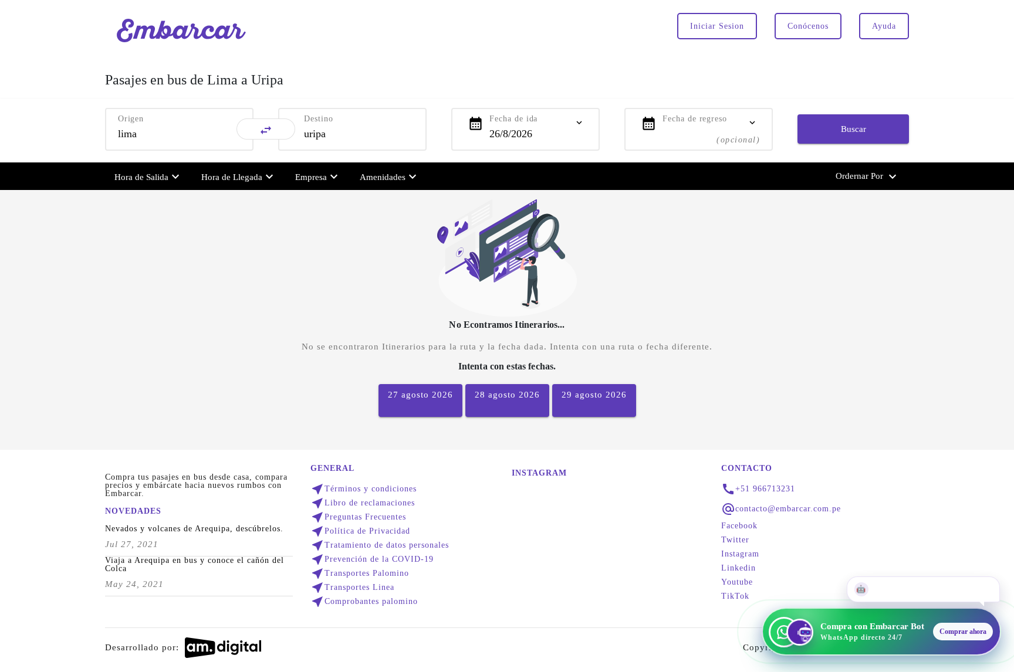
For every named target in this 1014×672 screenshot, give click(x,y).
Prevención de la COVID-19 (372, 559)
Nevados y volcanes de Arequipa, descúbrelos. (194, 529)
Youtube (737, 582)
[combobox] (179, 134)
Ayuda (884, 26)
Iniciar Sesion (717, 26)
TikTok (735, 596)
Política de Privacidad (360, 531)
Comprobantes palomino (364, 602)
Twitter (735, 540)
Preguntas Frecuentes (358, 517)
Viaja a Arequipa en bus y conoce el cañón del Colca (194, 564)
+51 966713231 (765, 489)
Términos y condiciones (363, 489)
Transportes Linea (352, 588)
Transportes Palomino (359, 573)
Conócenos (808, 26)
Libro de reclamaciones (362, 503)
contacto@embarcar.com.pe (788, 509)
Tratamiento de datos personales (379, 545)
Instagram (740, 554)
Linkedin (738, 568)
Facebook (739, 526)
